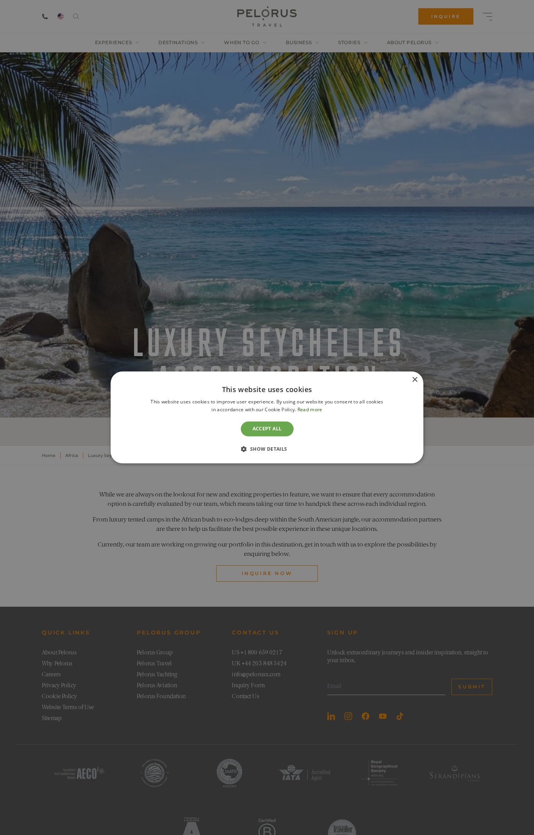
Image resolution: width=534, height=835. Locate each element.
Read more (310, 410)
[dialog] (267, 417)
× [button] (415, 380)
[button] (267, 449)
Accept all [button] (267, 428)
